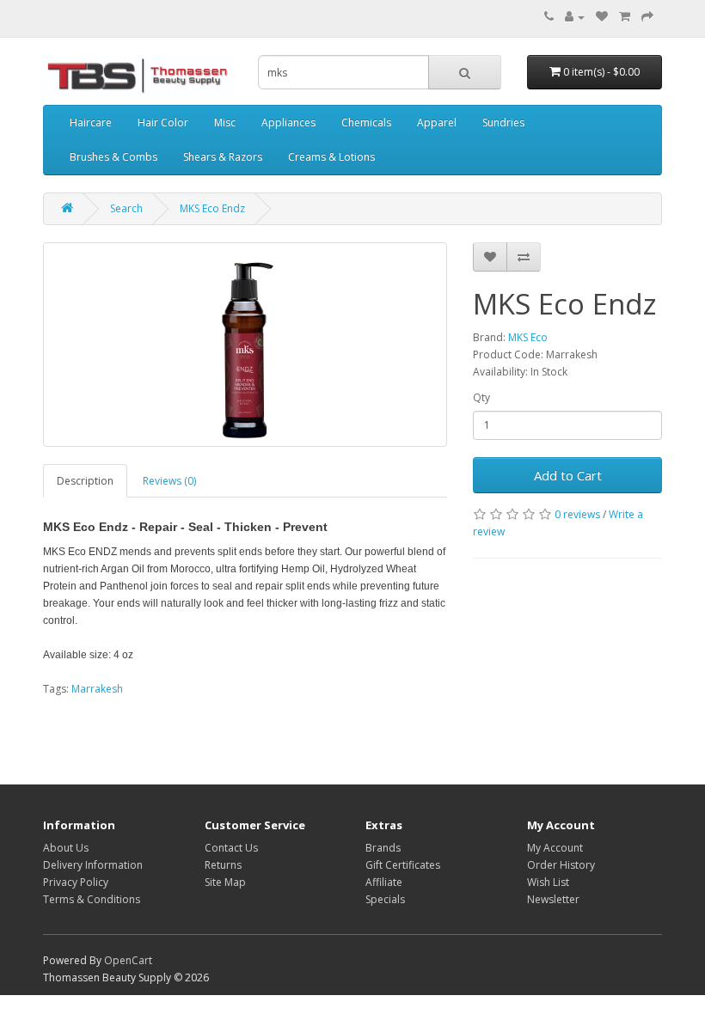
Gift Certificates (402, 865)
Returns (223, 865)
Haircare (91, 122)
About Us (66, 847)
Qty (481, 397)
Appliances (288, 122)
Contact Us (231, 847)
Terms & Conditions (91, 899)
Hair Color (163, 122)
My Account (555, 847)
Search (126, 208)
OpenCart (128, 960)
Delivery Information (93, 865)
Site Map (225, 882)
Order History (561, 865)
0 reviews (577, 514)
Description (85, 480)
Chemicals (366, 122)
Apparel (437, 122)
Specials (385, 899)
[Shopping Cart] (624, 16)
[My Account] (575, 16)
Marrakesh (97, 688)
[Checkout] (647, 16)
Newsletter (553, 899)
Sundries (503, 122)
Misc (225, 122)
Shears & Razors (222, 157)
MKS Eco (528, 337)
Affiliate (383, 882)
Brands (383, 847)
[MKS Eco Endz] (245, 344)
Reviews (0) (169, 480)
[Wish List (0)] (602, 16)
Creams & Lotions (331, 157)
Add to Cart (568, 475)
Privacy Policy (75, 882)
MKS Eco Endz (212, 208)
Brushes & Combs (113, 157)
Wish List (548, 882)
